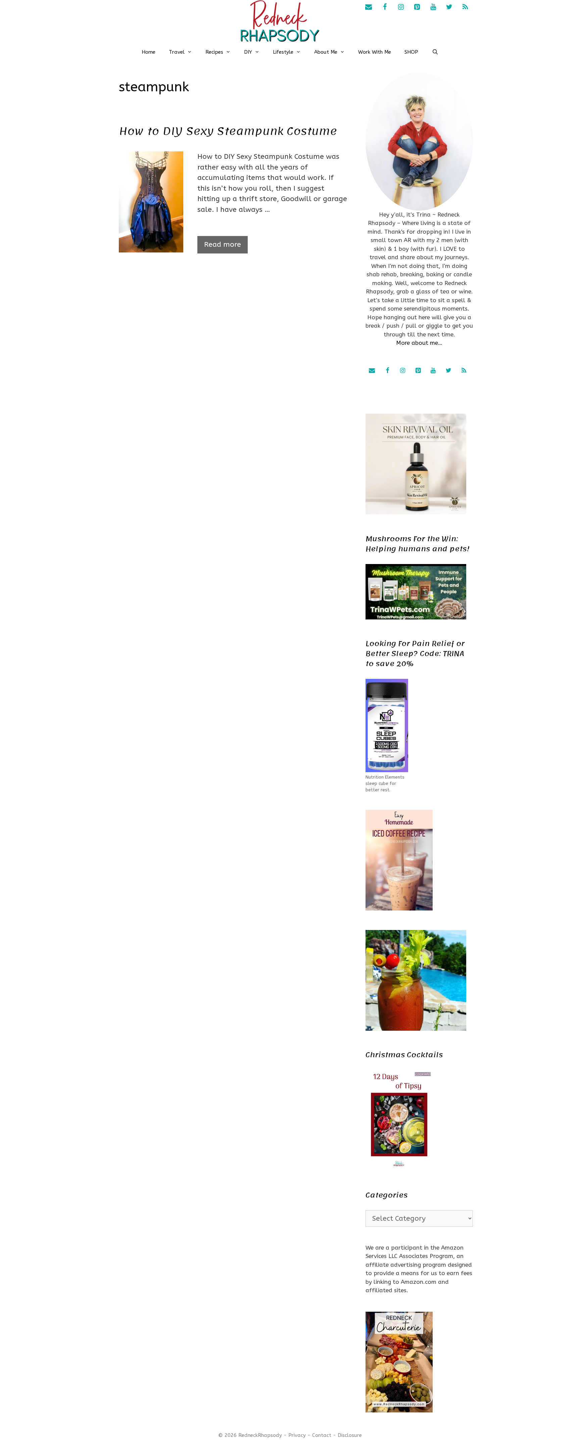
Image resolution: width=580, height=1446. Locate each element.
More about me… (419, 342)
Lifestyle (283, 52)
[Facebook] (384, 7)
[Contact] (368, 7)
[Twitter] (449, 7)
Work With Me (374, 52)
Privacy (297, 1435)
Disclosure (350, 1435)
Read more (222, 244)
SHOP (411, 52)
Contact (321, 1435)
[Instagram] (400, 7)
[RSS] (465, 7)
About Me (325, 52)
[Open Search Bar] (435, 52)
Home (148, 52)
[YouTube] (433, 7)
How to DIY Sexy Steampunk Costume (228, 131)
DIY (248, 52)
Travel (177, 52)
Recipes (214, 52)
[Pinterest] (417, 7)
